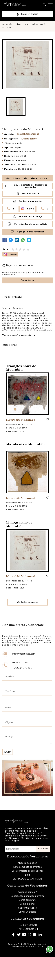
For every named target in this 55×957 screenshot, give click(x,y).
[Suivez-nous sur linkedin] (18, 240)
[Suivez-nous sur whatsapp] (24, 240)
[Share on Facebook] (5, 240)
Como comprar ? (27, 900)
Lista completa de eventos (27, 867)
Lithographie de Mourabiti (19, 524)
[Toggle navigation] (50, 5)
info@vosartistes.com (23, 654)
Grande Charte (34, 946)
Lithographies (29, 138)
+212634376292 (22, 668)
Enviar (7, 752)
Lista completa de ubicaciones (28, 871)
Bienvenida (7, 24)
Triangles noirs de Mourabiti (21, 368)
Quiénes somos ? (27, 892)
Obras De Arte (22, 24)
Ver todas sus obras (27, 602)
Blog (27, 875)
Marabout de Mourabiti (25, 445)
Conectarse (27, 280)
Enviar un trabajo (27, 912)
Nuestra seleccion (27, 863)
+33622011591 (20, 662)
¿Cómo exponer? (27, 904)
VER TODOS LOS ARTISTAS (27, 879)
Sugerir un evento (27, 908)
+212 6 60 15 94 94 (27, 929)
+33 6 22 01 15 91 (27, 925)
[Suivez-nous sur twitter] (30, 240)
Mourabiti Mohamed (28, 134)
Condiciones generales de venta (27, 896)
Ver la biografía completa (17, 335)
